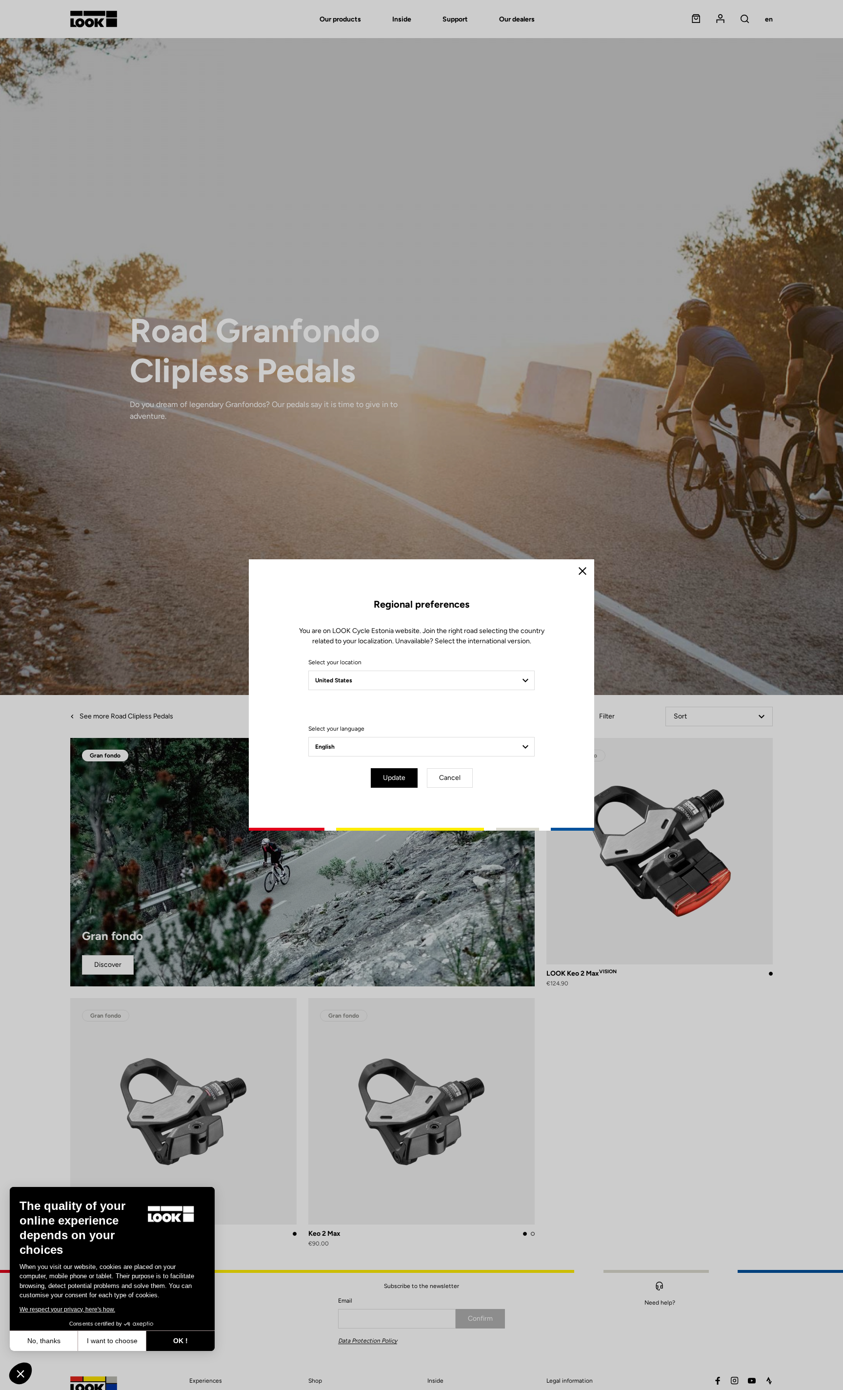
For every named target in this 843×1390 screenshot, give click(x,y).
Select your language (336, 728)
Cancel (450, 778)
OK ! (180, 1341)
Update (394, 778)
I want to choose (112, 1341)
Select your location (334, 662)
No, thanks (43, 1341)
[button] (20, 1373)
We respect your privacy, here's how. (67, 1309)
